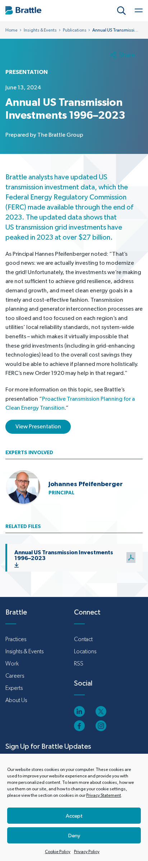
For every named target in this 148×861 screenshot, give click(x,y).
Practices (15, 639)
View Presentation (38, 426)
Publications (75, 30)
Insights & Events (40, 30)
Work (12, 663)
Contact (83, 639)
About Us (16, 700)
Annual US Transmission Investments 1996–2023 (63, 555)
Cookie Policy (57, 851)
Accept (74, 816)
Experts (14, 687)
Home (11, 30)
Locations (85, 651)
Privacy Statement (103, 795)
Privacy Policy (87, 851)
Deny (74, 835)
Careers (14, 675)
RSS (78, 663)
